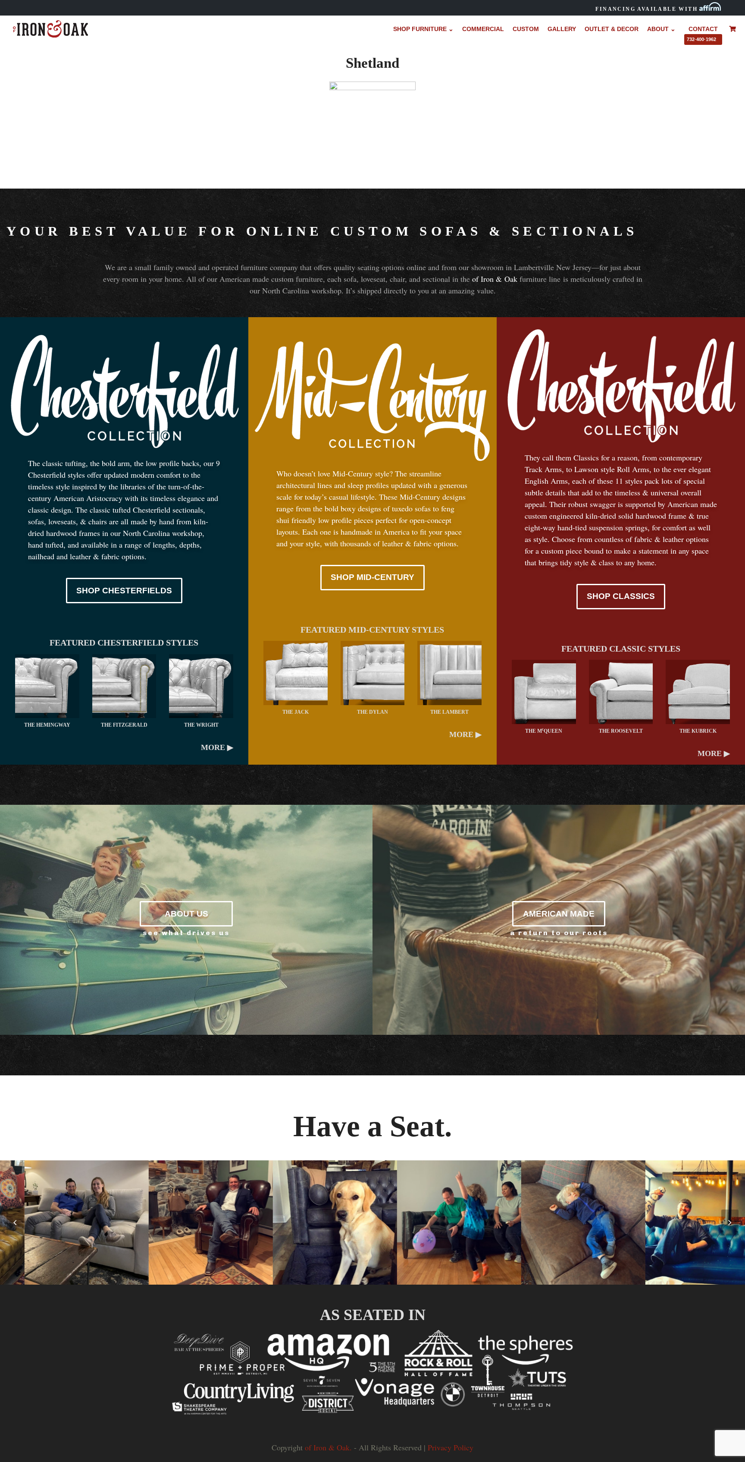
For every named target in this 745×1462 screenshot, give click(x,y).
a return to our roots (559, 933)
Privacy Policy (450, 1447)
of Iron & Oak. (328, 1447)
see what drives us (186, 933)
